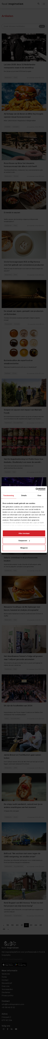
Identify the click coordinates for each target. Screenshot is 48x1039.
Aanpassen (22, 540)
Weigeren (24, 548)
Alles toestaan (24, 533)
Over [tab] (39, 495)
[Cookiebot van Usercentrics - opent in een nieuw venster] (35, 489)
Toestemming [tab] (8, 495)
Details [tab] (24, 495)
